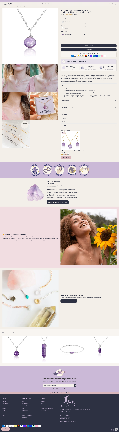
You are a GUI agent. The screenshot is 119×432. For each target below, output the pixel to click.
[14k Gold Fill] (62, 154)
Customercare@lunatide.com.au (68, 421)
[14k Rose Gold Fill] (66, 154)
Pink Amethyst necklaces (25, 6)
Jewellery (4, 401)
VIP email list (25, 406)
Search (23, 401)
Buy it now (89, 49)
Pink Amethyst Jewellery (14, 6)
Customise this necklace (68, 301)
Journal (42, 403)
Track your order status (27, 413)
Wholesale (43, 406)
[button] (69, 14)
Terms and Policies (59, 430)
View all (115, 333)
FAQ (23, 408)
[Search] (109, 4)
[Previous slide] (63, 140)
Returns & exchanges (27, 415)
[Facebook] (113, 1)
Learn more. (67, 411)
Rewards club (25, 403)
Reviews (4, 415)
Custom (4, 406)
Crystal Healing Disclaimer (47, 408)
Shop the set (65, 157)
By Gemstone (5, 403)
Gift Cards (43, 410)
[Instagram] (115, 1)
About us (43, 401)
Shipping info (25, 410)
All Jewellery (5, 6)
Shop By (4, 408)
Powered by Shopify (13, 430)
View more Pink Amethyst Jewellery (57, 202)
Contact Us (24, 417)
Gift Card (4, 413)
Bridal (3, 410)
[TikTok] (117, 1)
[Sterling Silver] (64, 154)
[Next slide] (78, 140)
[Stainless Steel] (68, 154)
